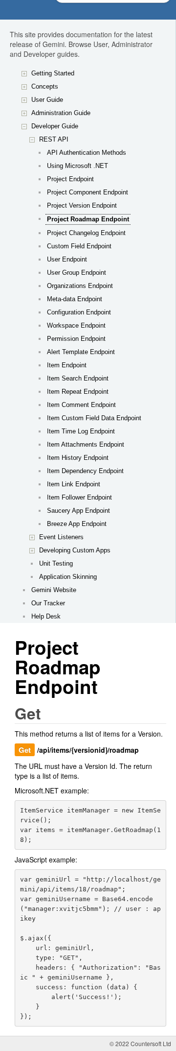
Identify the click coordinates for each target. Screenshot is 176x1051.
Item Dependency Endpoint (85, 471)
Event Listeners (61, 537)
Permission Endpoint (76, 338)
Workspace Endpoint (76, 325)
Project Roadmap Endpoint (88, 219)
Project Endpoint (70, 179)
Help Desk (46, 616)
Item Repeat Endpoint (78, 391)
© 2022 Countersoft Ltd (140, 1043)
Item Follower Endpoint (79, 497)
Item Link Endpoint (73, 484)
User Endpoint (67, 259)
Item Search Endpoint (78, 378)
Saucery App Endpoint (78, 510)
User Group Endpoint (76, 272)
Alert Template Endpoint (81, 352)
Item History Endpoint (78, 457)
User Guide (47, 99)
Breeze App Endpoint (77, 523)
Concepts (44, 86)
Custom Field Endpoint (79, 246)
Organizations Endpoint (80, 285)
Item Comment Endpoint (81, 404)
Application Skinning (68, 576)
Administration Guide (60, 113)
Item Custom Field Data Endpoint (94, 418)
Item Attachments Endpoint (85, 444)
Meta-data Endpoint (74, 299)
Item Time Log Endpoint (81, 431)
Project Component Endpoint (87, 192)
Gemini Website (53, 590)
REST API (53, 139)
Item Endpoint (67, 365)
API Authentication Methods (86, 152)
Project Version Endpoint (82, 205)
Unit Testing (56, 563)
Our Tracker (48, 603)
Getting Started (52, 73)
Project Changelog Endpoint (86, 233)
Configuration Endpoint (79, 312)
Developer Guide (54, 126)
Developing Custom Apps (74, 550)
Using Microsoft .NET (77, 165)
